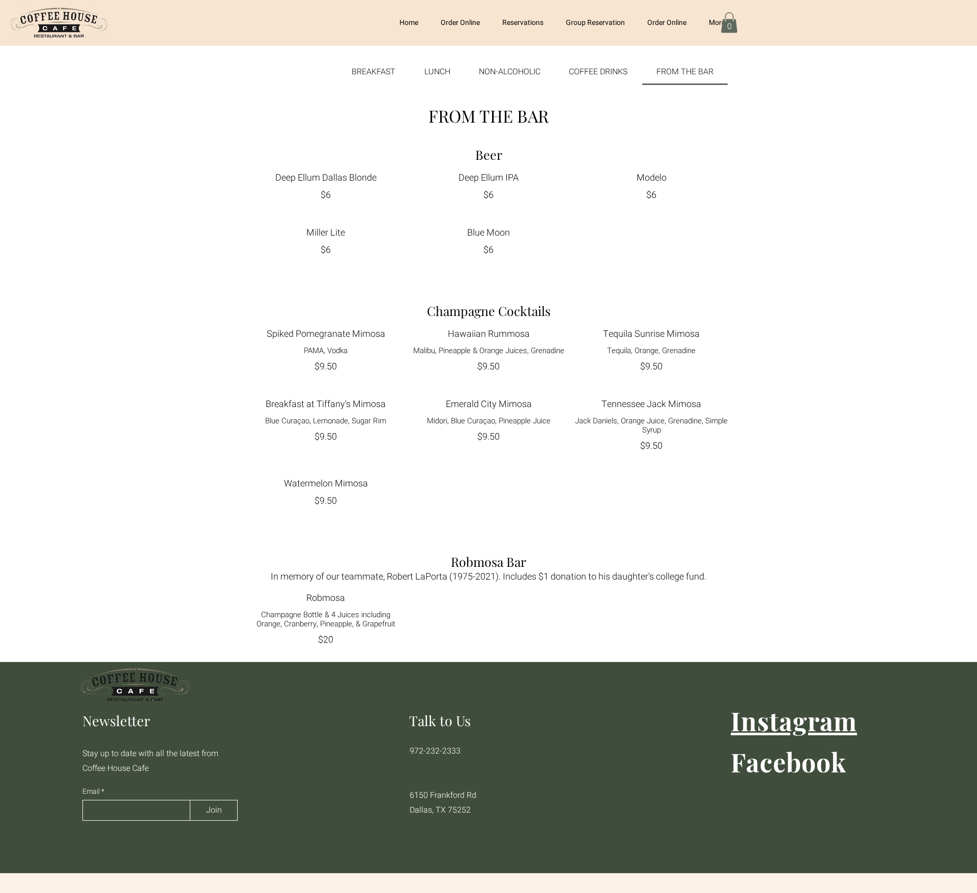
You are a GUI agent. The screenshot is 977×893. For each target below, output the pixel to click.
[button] (729, 22)
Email (91, 791)
